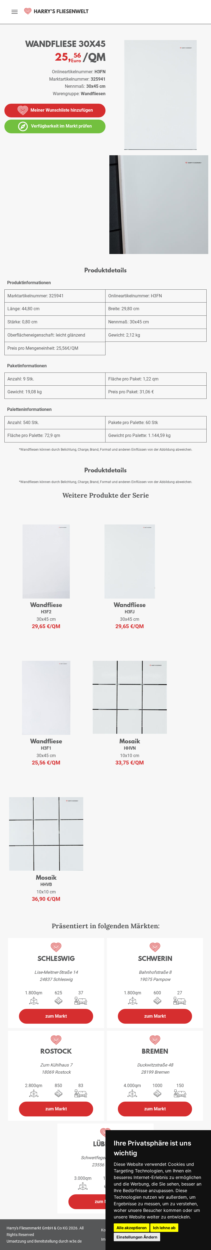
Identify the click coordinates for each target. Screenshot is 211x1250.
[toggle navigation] (14, 12)
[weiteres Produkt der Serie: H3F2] (46, 561)
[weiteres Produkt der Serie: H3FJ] (129, 561)
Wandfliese (46, 604)
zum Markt (56, 1016)
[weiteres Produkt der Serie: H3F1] (46, 698)
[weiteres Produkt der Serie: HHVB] (46, 834)
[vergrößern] (159, 205)
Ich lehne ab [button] (164, 1227)
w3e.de (75, 1241)
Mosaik (130, 741)
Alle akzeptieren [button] (131, 1227)
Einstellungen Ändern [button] (136, 1237)
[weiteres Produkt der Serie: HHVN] (130, 698)
